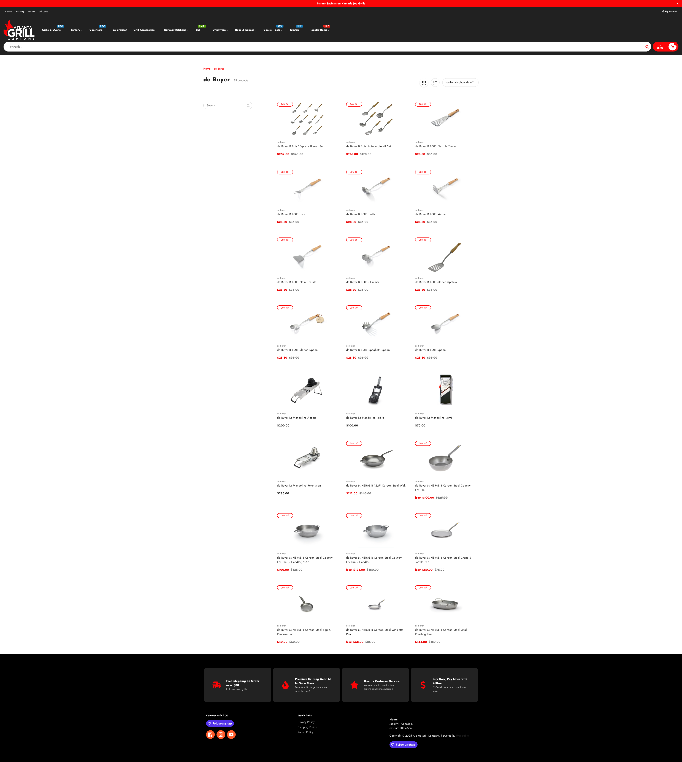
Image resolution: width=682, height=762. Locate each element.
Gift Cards (43, 11)
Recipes (31, 11)
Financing (20, 11)
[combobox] (227, 105)
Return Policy (305, 732)
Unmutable (462, 736)
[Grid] (424, 82)
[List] (435, 82)
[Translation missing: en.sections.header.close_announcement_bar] (677, 3)
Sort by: (449, 82)
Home (206, 69)
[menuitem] (53, 30)
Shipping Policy (307, 727)
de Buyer (219, 69)
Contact (8, 11)
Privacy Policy (306, 722)
